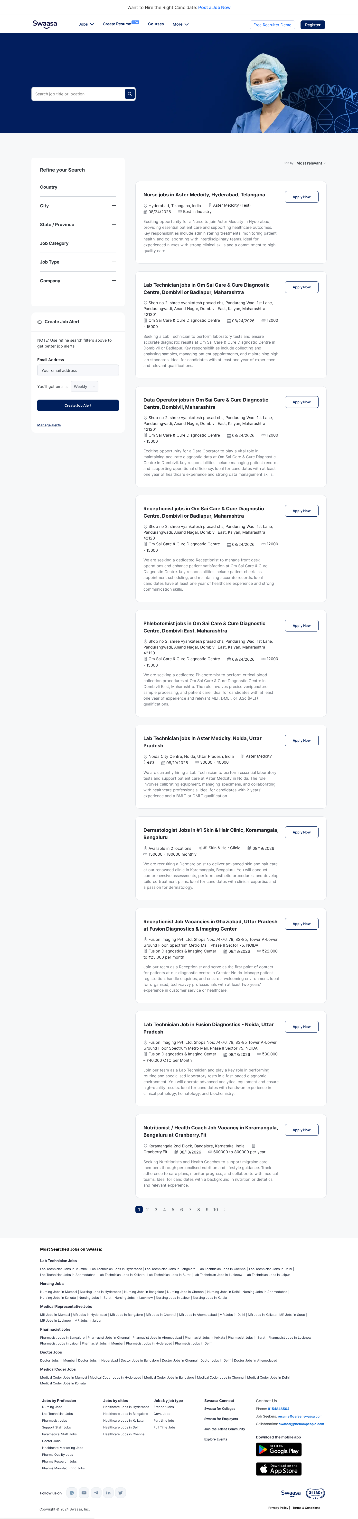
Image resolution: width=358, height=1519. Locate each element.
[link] (45, 24)
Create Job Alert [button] (78, 405)
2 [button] (147, 1209)
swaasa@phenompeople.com (301, 1424)
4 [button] (164, 1209)
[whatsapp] (71, 1492)
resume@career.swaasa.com (300, 1416)
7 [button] (190, 1209)
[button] (313, 24)
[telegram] (96, 1492)
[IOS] (279, 1468)
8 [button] (198, 1209)
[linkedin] (108, 1492)
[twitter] (120, 1492)
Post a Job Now (214, 7)
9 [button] (207, 1209)
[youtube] (84, 1492)
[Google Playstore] (279, 1449)
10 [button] (215, 1209)
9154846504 (278, 1409)
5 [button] (173, 1209)
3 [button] (156, 1209)
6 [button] (181, 1209)
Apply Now (306, 196)
